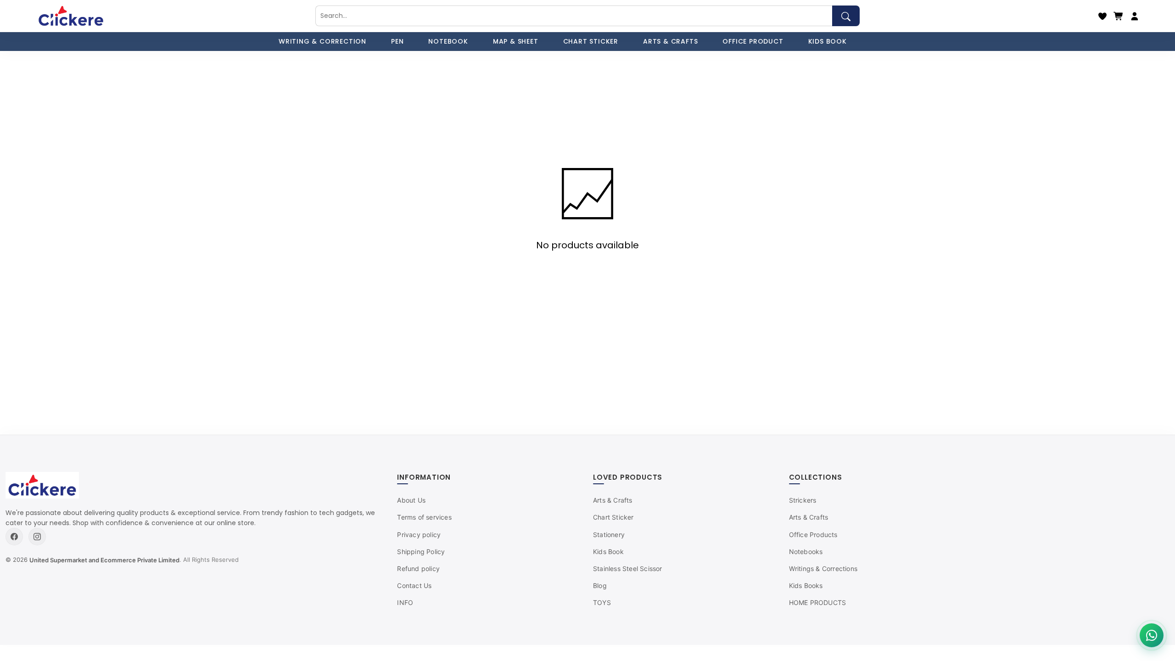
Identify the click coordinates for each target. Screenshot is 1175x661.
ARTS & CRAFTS (670, 41)
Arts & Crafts (612, 500)
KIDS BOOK (827, 41)
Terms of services (424, 517)
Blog (600, 585)
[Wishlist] (1102, 16)
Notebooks (806, 551)
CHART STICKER (590, 41)
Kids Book (608, 551)
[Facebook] (14, 536)
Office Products (813, 534)
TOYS (602, 602)
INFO (405, 602)
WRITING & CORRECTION (322, 41)
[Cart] (1118, 16)
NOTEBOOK (448, 41)
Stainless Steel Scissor (627, 568)
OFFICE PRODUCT (752, 41)
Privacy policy (419, 534)
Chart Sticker (613, 517)
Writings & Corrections (823, 568)
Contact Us (414, 585)
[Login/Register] (1134, 16)
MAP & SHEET (515, 41)
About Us (411, 500)
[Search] (846, 16)
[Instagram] (37, 536)
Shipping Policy (421, 551)
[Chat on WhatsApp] (1152, 635)
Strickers (803, 500)
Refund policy (418, 568)
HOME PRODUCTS (817, 602)
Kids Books (806, 585)
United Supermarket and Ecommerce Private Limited (104, 560)
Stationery (609, 534)
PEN (397, 41)
